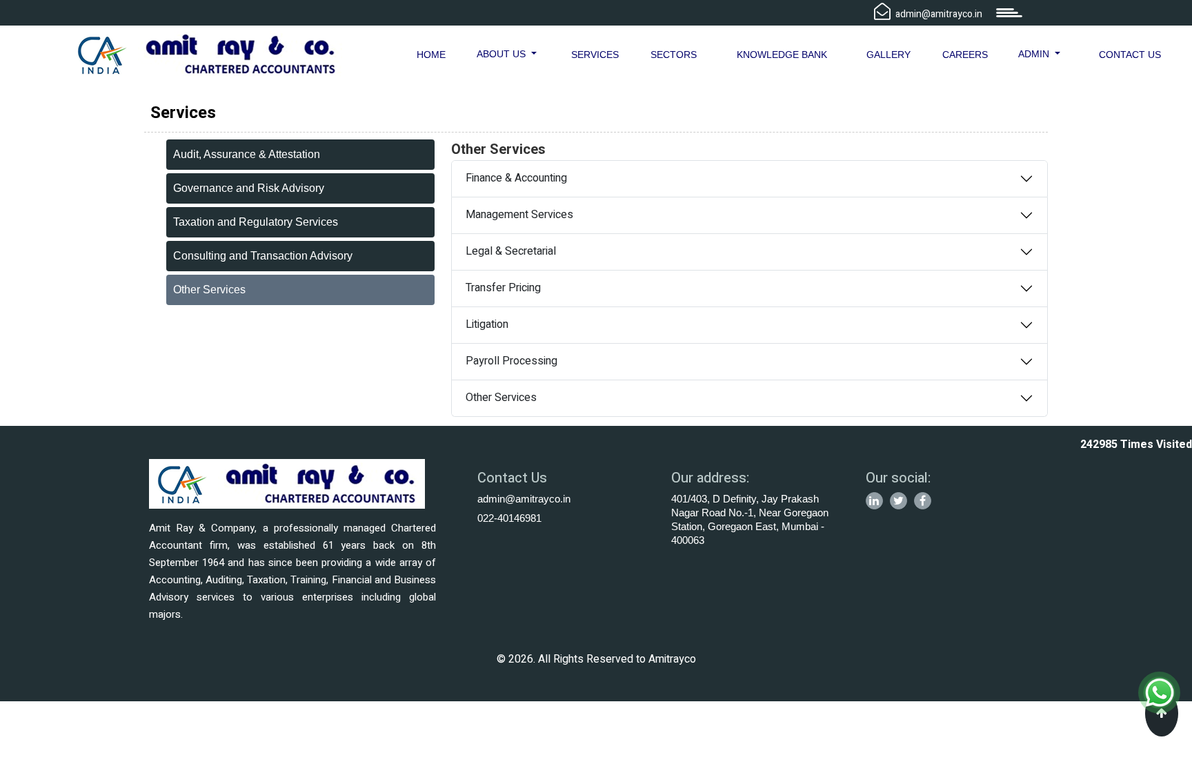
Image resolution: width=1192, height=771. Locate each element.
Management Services (519, 214)
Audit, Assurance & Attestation (246, 154)
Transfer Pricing (503, 288)
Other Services (209, 289)
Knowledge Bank (782, 54)
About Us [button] (502, 53)
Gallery (888, 54)
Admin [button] (1035, 53)
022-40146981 (509, 518)
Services (595, 54)
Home (431, 54)
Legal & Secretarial (511, 251)
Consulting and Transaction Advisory (262, 256)
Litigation (487, 324)
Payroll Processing (511, 361)
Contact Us (1130, 54)
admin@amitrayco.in (523, 499)
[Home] (207, 53)
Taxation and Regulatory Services (255, 222)
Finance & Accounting (516, 178)
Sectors (673, 54)
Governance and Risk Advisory (248, 188)
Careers (965, 54)
